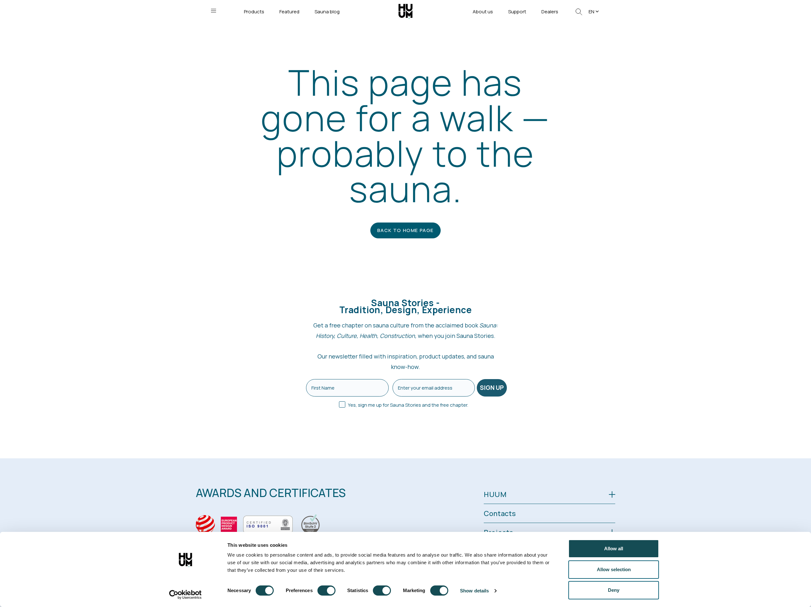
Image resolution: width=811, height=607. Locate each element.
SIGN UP (492, 388)
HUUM (495, 494)
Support (517, 11)
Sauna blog (327, 11)
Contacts (500, 513)
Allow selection (614, 569)
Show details (474, 590)
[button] (594, 12)
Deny (613, 590)
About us (483, 11)
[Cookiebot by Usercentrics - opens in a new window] (185, 594)
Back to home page (405, 230)
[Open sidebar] (213, 11)
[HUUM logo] (406, 11)
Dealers (549, 11)
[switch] (326, 590)
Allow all (613, 548)
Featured (289, 11)
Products (254, 11)
